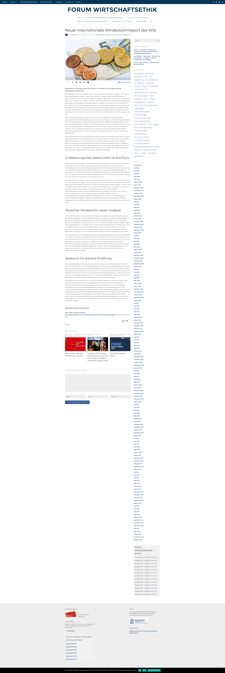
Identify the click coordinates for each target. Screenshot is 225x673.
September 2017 (139, 466)
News (145, 99)
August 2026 (137, 165)
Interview (145, 86)
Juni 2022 (136, 306)
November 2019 (138, 393)
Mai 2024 (136, 241)
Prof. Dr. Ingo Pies (140, 124)
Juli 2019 (136, 404)
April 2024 (137, 244)
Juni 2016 (136, 509)
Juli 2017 (136, 472)
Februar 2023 (138, 283)
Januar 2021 (137, 354)
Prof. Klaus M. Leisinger (142, 137)
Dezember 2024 (138, 221)
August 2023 (137, 266)
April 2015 (137, 531)
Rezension (138, 150)
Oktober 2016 (138, 497)
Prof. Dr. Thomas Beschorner (143, 127)
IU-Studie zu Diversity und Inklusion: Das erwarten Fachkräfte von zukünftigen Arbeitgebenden (146, 51)
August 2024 (137, 233)
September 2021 (139, 331)
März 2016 (137, 514)
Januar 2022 (137, 320)
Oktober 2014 (138, 540)
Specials (13, 2)
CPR (146, 76)
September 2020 (139, 365)
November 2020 (138, 359)
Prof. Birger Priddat (141, 114)
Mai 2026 (136, 173)
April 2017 (137, 480)
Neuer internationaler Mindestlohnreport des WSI (110, 30)
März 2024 (137, 247)
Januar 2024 (137, 252)
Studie (137, 153)
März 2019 (137, 416)
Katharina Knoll (139, 89)
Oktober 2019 (138, 396)
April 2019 (137, 413)
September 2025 (139, 196)
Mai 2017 (136, 478)
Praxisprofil (150, 102)
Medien (152, 95)
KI (146, 89)
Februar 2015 (138, 534)
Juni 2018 (136, 441)
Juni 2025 (136, 204)
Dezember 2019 (138, 390)
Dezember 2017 (138, 458)
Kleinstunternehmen (141, 92)
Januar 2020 (137, 388)
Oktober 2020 (138, 362)
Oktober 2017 (138, 464)
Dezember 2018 (138, 424)
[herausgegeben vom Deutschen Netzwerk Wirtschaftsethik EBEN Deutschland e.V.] (113, 11)
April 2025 (137, 210)
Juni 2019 (136, 407)
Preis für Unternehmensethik (149, 105)
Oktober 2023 (138, 261)
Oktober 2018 (138, 430)
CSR (150, 76)
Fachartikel (149, 83)
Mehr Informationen (154, 670)
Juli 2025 (136, 202)
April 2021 (137, 345)
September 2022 (139, 297)
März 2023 (137, 280)
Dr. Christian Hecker (151, 80)
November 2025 (138, 190)
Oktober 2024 (138, 227)
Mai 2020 (136, 376)
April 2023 (137, 278)
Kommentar (152, 92)
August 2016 (137, 503)
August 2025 (137, 199)
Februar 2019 (138, 419)
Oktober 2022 (138, 295)
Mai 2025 (136, 207)
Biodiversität (149, 73)
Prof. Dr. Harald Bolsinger (142, 121)
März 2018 (137, 449)
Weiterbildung (139, 156)
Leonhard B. (137, 56)
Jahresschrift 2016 (71, 647)
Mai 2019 (136, 410)
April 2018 (137, 447)
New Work (152, 99)
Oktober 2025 (138, 193)
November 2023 (138, 258)
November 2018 (138, 427)
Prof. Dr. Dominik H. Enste (143, 118)
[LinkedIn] (84, 82)
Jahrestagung (153, 86)
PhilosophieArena (140, 102)
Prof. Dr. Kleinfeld (153, 124)
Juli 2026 (136, 168)
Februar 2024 (138, 250)
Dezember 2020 (138, 357)
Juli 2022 (136, 303)
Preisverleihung (139, 108)
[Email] (88, 82)
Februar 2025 (138, 216)
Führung (137, 86)
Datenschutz (69, 2)
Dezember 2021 (138, 323)
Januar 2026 (137, 185)
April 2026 (137, 176)
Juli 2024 (136, 235)
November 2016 (138, 495)
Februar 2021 (138, 351)
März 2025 (137, 213)
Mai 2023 (136, 275)
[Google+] (80, 82)
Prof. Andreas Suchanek (142, 111)
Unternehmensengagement (29, 2)
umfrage (143, 153)
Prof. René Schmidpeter (142, 140)
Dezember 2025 (138, 188)
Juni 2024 (136, 238)
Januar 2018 (137, 455)
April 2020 (137, 379)
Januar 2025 (137, 219)
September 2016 (139, 500)
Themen (4, 2)
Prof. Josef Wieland (140, 134)
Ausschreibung (139, 73)
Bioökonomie (139, 76)
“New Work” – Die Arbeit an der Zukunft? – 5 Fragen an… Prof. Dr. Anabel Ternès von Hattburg (147, 57)
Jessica (136, 50)
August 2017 (137, 469)
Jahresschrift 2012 (71, 659)
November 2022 (138, 292)
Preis (136, 105)
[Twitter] (76, 82)
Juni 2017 (136, 475)
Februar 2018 (138, 452)
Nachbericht (138, 99)
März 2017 (137, 483)
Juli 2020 (136, 371)
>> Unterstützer (70, 631)
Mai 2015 (136, 528)
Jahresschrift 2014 (71, 653)
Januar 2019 (137, 421)
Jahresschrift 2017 (71, 644)
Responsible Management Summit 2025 (147, 146)
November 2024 (138, 224)
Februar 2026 (138, 182)
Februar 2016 (138, 517)
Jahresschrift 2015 (71, 650)
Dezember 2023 (138, 255)
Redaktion (75, 34)
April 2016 (137, 511)
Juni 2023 (136, 272)
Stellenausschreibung (149, 150)
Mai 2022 (136, 309)
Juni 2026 (136, 171)
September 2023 (139, 264)
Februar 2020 (138, 385)
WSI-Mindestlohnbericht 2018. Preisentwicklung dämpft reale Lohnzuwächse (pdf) (90, 315)
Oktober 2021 (138, 328)
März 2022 (137, 314)
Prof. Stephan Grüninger (142, 143)
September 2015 (139, 526)
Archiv (78, 2)
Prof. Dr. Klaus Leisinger (141, 62)
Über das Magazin (46, 2)
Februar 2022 (138, 317)
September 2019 (139, 399)
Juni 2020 (136, 373)
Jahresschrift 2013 (71, 656)
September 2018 (139, 433)
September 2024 (139, 230)
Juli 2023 (136, 269)
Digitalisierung (139, 80)
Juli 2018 (136, 438)
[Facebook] (73, 82)
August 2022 (137, 300)
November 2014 (138, 537)
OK (140, 670)
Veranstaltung (151, 153)
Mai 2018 (136, 444)
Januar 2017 (137, 489)
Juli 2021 (136, 337)
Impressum (59, 2)
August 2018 (137, 435)
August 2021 (137, 334)
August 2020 (137, 368)
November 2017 (138, 461)
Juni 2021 (136, 340)
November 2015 (138, 523)
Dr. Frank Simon (139, 83)
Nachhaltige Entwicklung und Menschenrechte (113, 34)
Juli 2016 (136, 506)
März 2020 (137, 382)
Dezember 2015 (138, 520)
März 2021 (137, 348)
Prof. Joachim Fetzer (141, 130)
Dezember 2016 (138, 492)
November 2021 (138, 326)
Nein (144, 670)
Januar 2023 (137, 286)
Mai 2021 (136, 342)
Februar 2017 (138, 486)
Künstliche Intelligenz (141, 95)
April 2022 (137, 311)
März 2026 (137, 179)
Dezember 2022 (138, 289)
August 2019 (137, 402)
